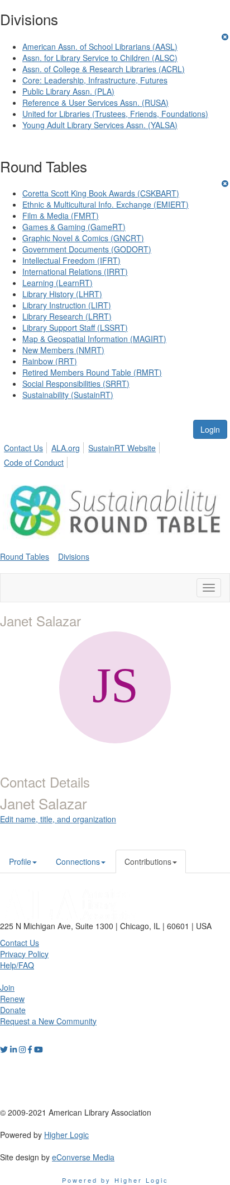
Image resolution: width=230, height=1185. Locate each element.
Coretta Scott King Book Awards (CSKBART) (100, 193)
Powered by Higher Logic (115, 1179)
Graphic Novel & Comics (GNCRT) (83, 237)
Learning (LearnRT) (57, 282)
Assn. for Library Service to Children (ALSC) (100, 57)
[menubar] (115, 453)
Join (7, 987)
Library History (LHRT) (62, 293)
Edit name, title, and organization (58, 819)
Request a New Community (48, 1021)
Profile (20, 861)
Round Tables (24, 556)
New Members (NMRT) (63, 349)
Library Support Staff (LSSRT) (75, 327)
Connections (78, 861)
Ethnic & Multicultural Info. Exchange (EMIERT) (105, 204)
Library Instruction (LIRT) (66, 305)
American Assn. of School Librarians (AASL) (100, 46)
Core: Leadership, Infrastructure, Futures (94, 80)
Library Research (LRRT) (67, 316)
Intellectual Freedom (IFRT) (71, 260)
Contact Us (23, 447)
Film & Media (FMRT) (60, 215)
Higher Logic (66, 1134)
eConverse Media (83, 1157)
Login (210, 429)
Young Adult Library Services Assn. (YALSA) (100, 124)
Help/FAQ (17, 965)
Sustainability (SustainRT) (67, 394)
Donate (13, 1009)
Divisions (73, 556)
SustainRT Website (122, 447)
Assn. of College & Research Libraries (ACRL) (103, 68)
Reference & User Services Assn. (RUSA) (95, 102)
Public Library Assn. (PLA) (68, 91)
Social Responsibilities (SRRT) (76, 383)
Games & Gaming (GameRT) (74, 226)
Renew (12, 998)
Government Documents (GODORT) (86, 249)
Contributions (147, 861)
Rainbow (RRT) (49, 361)
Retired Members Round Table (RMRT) (92, 372)
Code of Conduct (34, 462)
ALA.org (65, 447)
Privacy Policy (24, 953)
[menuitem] (26, 446)
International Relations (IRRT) (75, 271)
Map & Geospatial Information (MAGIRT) (94, 338)
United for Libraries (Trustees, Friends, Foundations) (115, 113)
